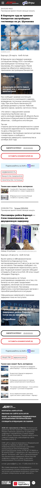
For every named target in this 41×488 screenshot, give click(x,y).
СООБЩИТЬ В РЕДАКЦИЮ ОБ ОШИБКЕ (17, 421)
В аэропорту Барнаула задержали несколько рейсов (21, 374)
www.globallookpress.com (27, 251)
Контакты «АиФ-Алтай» (12, 411)
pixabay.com (5, 52)
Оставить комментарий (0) (20, 156)
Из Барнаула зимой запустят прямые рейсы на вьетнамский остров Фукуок (22, 381)
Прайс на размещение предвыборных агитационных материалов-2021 (19, 417)
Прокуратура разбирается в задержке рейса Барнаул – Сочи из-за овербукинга (19, 312)
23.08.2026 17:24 (7, 208)
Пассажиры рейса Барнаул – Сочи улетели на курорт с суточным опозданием (24, 387)
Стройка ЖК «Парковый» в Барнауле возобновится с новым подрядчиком (22, 190)
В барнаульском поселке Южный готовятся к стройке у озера (21, 196)
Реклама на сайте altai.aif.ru (15, 414)
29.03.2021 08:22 (7, 9)
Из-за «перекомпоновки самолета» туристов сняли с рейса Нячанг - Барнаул (23, 394)
